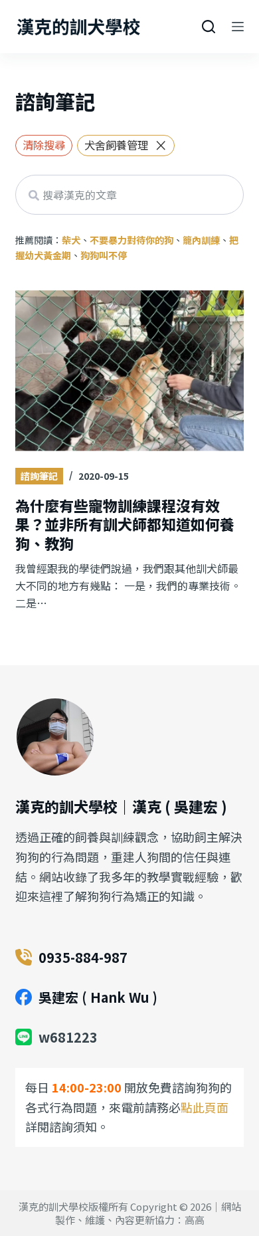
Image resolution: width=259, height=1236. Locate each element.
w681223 (68, 1037)
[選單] (238, 27)
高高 (195, 1220)
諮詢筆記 (39, 475)
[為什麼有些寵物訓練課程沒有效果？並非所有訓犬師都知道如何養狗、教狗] (129, 371)
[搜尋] (208, 26)
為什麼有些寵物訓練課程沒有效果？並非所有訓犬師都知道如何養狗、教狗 (124, 524)
